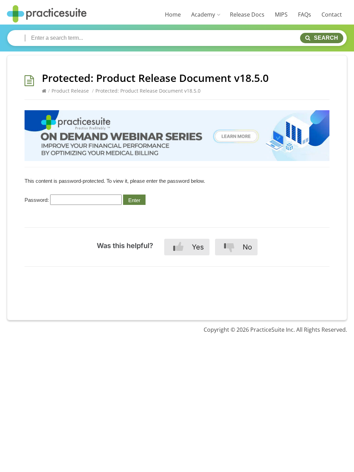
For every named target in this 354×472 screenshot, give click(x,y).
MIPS (281, 14)
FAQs (304, 14)
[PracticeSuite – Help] (46, 14)
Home (173, 14)
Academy (203, 14)
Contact (332, 14)
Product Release (70, 90)
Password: (37, 200)
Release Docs (247, 14)
